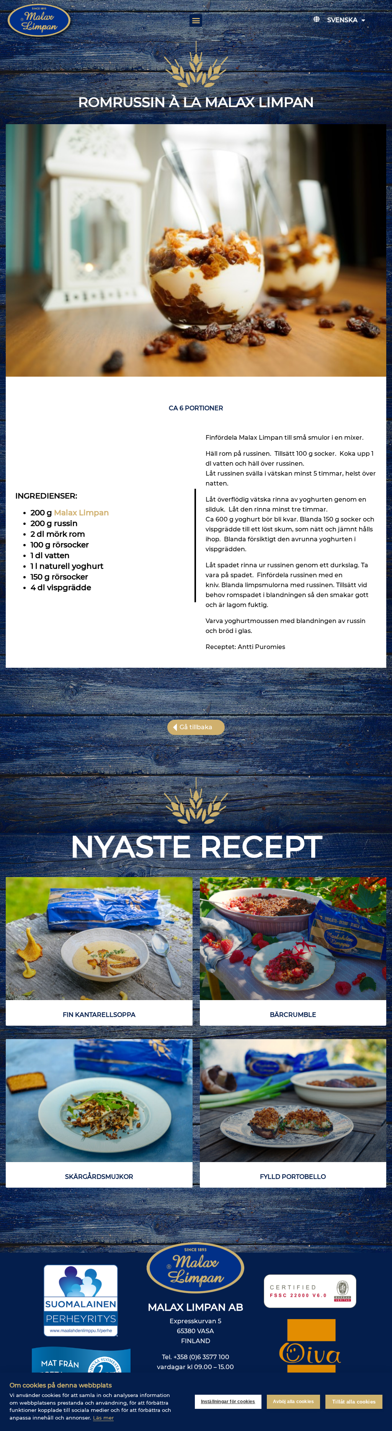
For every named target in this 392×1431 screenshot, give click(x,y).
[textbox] (100, 550)
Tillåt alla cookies (354, 1402)
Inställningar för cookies (228, 1401)
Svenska (342, 20)
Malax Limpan (81, 512)
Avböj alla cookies (293, 1401)
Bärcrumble (293, 1014)
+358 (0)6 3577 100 (201, 1357)
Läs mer (103, 1418)
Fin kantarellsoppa (99, 1014)
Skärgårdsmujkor (99, 1176)
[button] (195, 20)
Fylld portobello (293, 1176)
